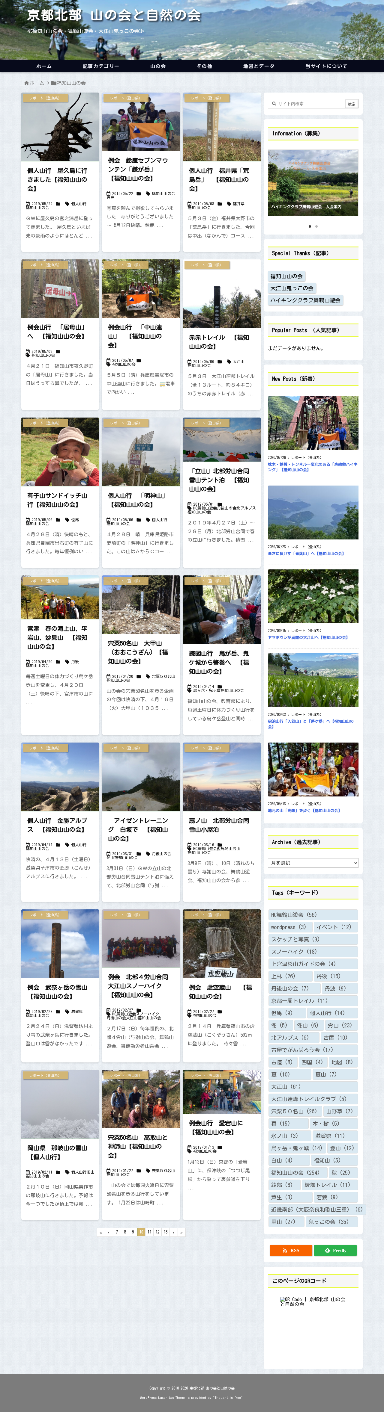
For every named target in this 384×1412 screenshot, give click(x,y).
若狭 (327, 1197)
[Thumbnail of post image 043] (60, 469)
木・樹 (326, 1123)
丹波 (335, 988)
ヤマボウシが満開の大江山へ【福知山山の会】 (309, 638)
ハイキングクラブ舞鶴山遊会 (305, 300)
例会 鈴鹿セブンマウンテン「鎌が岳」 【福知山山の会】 (138, 169)
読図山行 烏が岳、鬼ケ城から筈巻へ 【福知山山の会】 (219, 662)
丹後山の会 (226, 508)
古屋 (335, 1037)
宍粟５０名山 (163, 676)
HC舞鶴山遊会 (205, 508)
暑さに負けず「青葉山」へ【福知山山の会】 (307, 554)
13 (166, 1232)
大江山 (238, 362)
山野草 (339, 1111)
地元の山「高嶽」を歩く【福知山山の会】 (305, 811)
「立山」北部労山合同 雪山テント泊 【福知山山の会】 (222, 480)
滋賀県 (77, 1012)
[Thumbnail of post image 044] (60, 597)
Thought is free (228, 1397)
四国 (312, 1062)
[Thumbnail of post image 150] (222, 144)
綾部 (282, 1185)
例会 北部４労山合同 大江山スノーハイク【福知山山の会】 (141, 986)
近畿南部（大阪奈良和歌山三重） (317, 1209)
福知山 (327, 1160)
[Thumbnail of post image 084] (141, 604)
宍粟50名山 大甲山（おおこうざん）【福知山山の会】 (138, 652)
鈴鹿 (110, 197)
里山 (283, 1221)
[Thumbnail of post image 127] (141, 469)
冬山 (110, 858)
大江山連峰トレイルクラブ (309, 1099)
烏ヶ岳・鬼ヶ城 (206, 691)
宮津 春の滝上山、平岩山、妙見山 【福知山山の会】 (57, 637)
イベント (334, 927)
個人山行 (79, 204)
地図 (342, 1062)
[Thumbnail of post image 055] (60, 144)
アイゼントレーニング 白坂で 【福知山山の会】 (138, 829)
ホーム (37, 83)
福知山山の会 (37, 208)
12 (157, 1232)
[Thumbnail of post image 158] (222, 440)
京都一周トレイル (299, 1000)
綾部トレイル (327, 1185)
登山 (342, 1148)
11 (149, 1232)
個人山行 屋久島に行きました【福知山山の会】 (57, 179)
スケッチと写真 (295, 939)
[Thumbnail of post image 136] (60, 1122)
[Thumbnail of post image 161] (141, 1099)
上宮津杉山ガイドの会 (303, 964)
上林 (283, 976)
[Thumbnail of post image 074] (222, 1092)
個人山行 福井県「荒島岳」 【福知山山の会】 (219, 179)
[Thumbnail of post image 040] (222, 794)
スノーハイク (147, 1014)
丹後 (75, 662)
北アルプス (246, 508)
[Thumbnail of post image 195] (141, 938)
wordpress (289, 927)
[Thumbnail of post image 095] (141, 288)
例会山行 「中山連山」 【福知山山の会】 (135, 336)
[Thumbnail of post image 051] (60, 288)
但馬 (75, 520)
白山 (282, 1160)
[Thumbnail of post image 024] (60, 961)
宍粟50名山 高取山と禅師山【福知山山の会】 (138, 1146)
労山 (236, 849)
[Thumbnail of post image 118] (141, 122)
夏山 (326, 1074)
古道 (282, 1062)
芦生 (282, 1197)
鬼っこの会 (328, 1221)
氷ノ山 (284, 1136)
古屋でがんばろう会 (302, 1050)
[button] (278, 181)
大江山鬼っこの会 (292, 288)
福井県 (238, 204)
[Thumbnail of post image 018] (60, 794)
